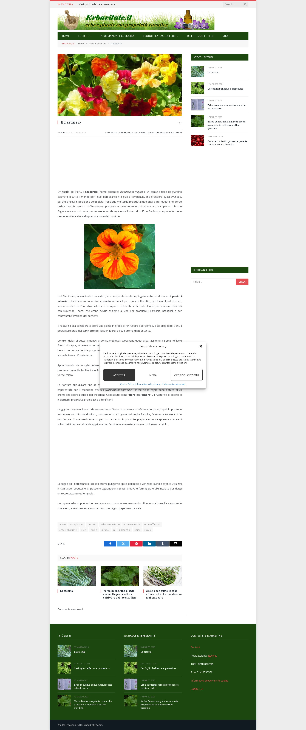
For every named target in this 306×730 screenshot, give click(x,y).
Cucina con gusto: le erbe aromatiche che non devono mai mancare (164, 594)
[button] (201, 346)
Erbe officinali (148, 132)
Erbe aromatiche (114, 132)
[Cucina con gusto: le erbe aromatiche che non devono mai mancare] (162, 576)
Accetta (119, 375)
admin (64, 132)
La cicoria (66, 590)
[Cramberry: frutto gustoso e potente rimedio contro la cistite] (197, 140)
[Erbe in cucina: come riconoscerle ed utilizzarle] (197, 104)
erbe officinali (152, 524)
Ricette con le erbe (200, 36)
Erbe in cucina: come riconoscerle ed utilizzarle (105, 4)
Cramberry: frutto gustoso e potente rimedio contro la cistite (227, 143)
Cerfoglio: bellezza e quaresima (225, 88)
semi (137, 529)
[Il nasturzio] (120, 85)
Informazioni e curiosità (117, 36)
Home (65, 36)
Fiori (83, 529)
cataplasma (76, 524)
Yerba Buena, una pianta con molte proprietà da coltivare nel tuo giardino (119, 594)
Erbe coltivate (132, 132)
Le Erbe (83, 36)
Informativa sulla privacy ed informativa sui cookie (160, 384)
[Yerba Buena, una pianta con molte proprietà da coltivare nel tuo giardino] (120, 576)
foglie (94, 529)
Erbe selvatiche (165, 132)
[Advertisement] (120, 164)
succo (147, 529)
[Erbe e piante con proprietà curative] (136, 20)
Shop (226, 36)
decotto (92, 524)
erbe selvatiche (68, 529)
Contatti (195, 647)
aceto (62, 524)
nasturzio (124, 529)
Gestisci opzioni (186, 375)
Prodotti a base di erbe (159, 36)
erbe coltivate (132, 524)
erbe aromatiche (110, 524)
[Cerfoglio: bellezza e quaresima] (197, 88)
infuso (105, 529)
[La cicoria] (77, 576)
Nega (153, 375)
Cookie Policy (127, 384)
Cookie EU (197, 689)
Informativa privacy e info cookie (209, 680)
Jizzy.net (212, 655)
